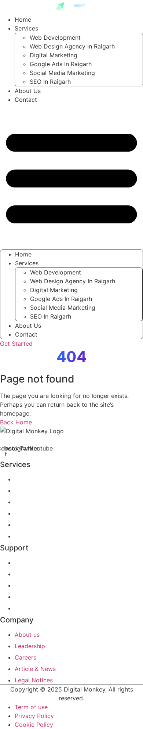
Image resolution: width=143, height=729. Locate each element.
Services (26, 28)
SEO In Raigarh (50, 81)
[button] (71, 176)
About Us (28, 325)
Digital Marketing (53, 55)
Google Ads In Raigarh (61, 64)
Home (23, 254)
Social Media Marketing (62, 72)
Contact (26, 99)
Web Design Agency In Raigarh (72, 46)
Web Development (55, 37)
